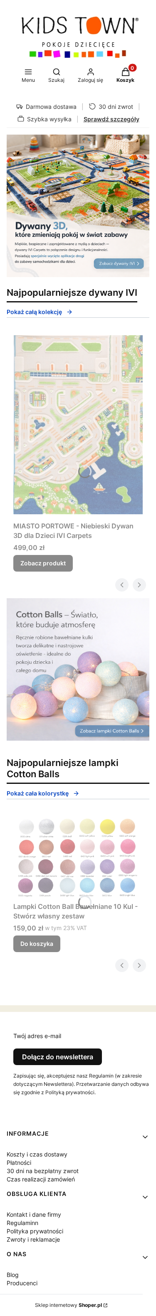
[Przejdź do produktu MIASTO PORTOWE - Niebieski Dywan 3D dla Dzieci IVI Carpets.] (78, 424)
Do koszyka (36, 943)
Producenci (22, 1283)
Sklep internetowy (68, 1305)
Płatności (19, 1162)
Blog (13, 1274)
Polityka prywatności (35, 1231)
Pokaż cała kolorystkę (38, 793)
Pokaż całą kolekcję (34, 311)
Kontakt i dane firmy (34, 1214)
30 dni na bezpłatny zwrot (43, 1170)
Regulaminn (22, 1222)
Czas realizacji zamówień (41, 1179)
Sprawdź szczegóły (111, 119)
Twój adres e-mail (37, 1035)
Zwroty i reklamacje (33, 1239)
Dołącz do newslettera (57, 1057)
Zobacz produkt (43, 563)
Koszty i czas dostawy (37, 1154)
